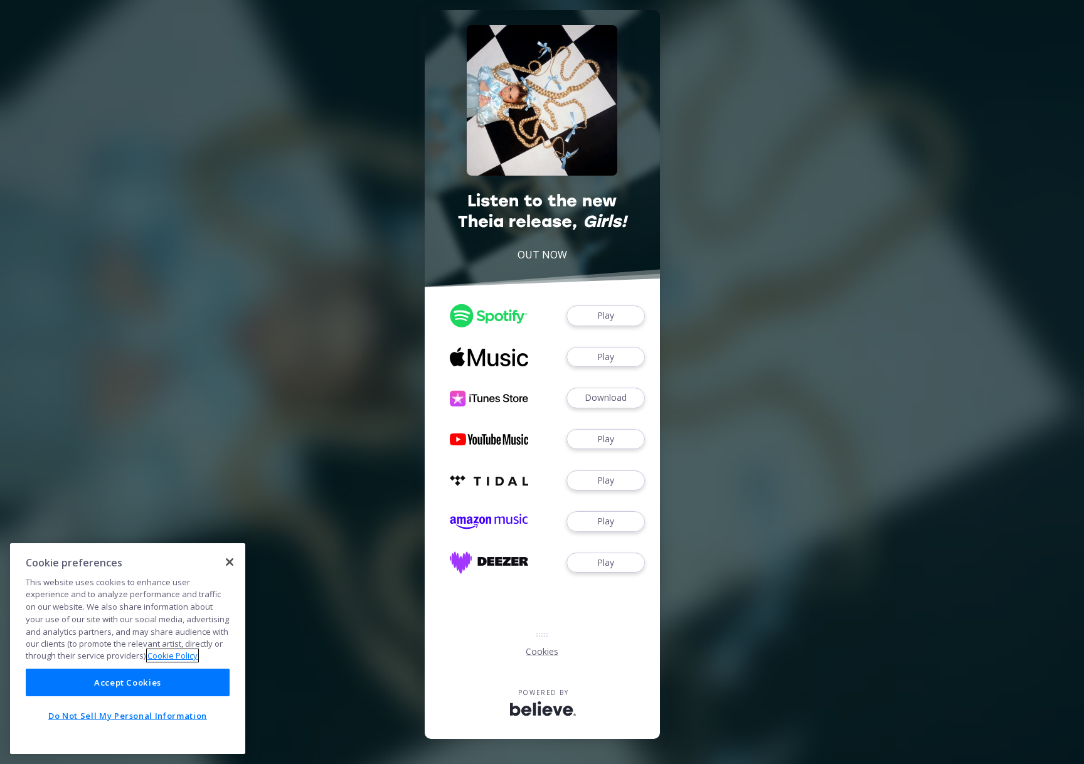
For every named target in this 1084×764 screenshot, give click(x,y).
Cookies (542, 651)
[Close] (229, 562)
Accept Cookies (127, 682)
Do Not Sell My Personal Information (127, 715)
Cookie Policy (172, 655)
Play (605, 315)
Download (606, 397)
